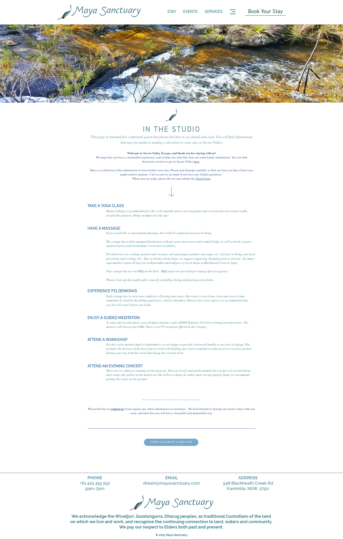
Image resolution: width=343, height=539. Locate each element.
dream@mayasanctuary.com (171, 483)
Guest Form (203, 178)
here (196, 161)
